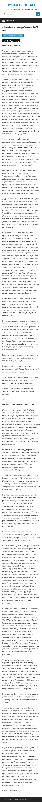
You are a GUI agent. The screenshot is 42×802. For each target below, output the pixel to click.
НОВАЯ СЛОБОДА (21, 5)
